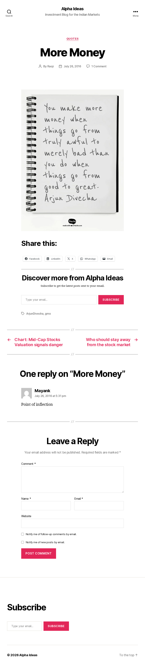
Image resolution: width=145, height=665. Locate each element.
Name (26, 498)
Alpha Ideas (72, 9)
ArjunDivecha (35, 313)
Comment (28, 463)
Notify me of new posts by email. (45, 542)
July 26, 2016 (72, 66)
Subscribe (111, 299)
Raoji (50, 66)
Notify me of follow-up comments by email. (51, 534)
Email (78, 498)
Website (26, 516)
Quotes (72, 38)
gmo (48, 313)
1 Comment (98, 66)
